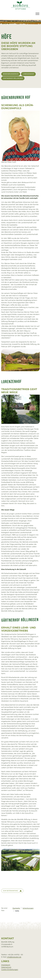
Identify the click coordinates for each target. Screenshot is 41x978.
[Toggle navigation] (37, 13)
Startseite (16, 908)
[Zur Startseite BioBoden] (20, 5)
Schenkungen (28, 908)
